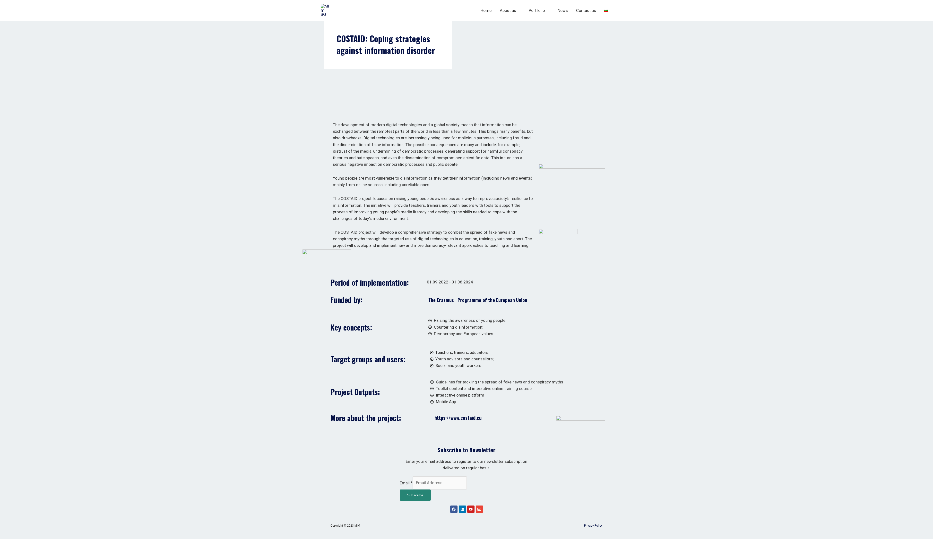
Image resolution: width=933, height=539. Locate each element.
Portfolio (537, 10)
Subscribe (415, 495)
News (563, 10)
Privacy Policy (593, 525)
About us (508, 10)
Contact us (586, 10)
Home (486, 10)
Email (406, 482)
